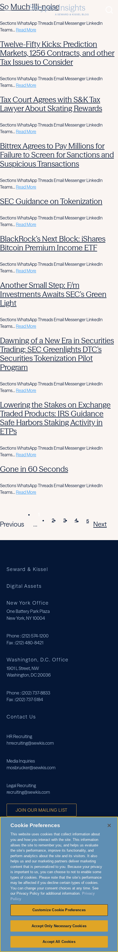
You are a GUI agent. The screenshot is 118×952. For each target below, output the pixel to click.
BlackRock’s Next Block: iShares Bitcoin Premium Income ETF (52, 243)
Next (100, 524)
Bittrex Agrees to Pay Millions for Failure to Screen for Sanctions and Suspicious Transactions (57, 154)
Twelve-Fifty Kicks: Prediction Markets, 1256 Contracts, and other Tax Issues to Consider (57, 52)
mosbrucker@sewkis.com (31, 767)
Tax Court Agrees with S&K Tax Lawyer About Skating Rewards (51, 104)
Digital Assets (24, 586)
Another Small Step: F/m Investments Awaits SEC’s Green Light (53, 293)
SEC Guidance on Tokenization (51, 201)
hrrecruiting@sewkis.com (30, 743)
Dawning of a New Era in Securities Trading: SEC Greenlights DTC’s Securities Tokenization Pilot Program (57, 354)
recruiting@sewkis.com (28, 792)
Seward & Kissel (27, 569)
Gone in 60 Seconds (34, 469)
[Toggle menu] (9, 10)
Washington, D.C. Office (38, 659)
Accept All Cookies (59, 942)
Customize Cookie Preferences (59, 910)
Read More (26, 30)
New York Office (28, 603)
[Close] (109, 825)
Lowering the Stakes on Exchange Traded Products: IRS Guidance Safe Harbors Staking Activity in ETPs (55, 418)
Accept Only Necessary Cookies (59, 926)
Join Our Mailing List (42, 810)
